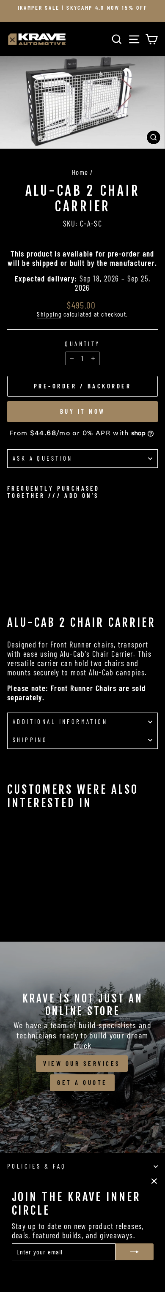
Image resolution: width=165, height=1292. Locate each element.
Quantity (82, 343)
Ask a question (43, 458)
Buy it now (82, 411)
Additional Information (60, 721)
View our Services (82, 1063)
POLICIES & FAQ (36, 1166)
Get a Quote (82, 1082)
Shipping (49, 314)
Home (80, 172)
